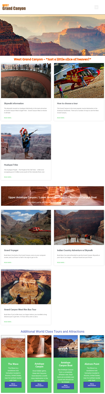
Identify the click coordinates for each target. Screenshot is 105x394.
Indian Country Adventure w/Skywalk (75, 250)
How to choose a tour (67, 103)
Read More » (8, 118)
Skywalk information (14, 103)
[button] (96, 7)
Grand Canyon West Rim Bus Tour (20, 309)
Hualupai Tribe (11, 165)
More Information (13, 384)
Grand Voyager (11, 250)
